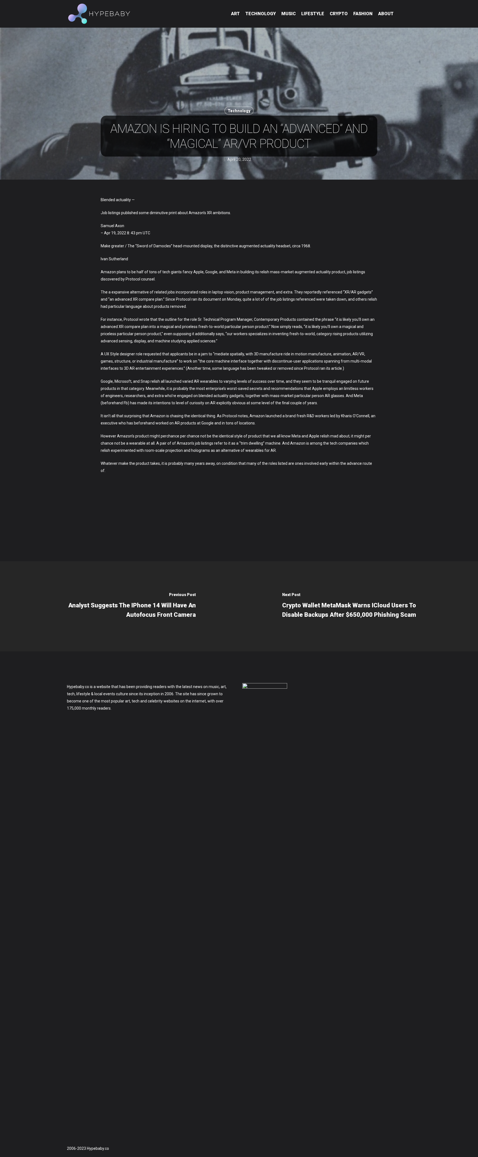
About (386, 13)
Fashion (363, 13)
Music (288, 13)
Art (235, 13)
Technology (260, 13)
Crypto (339, 13)
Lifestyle (312, 13)
